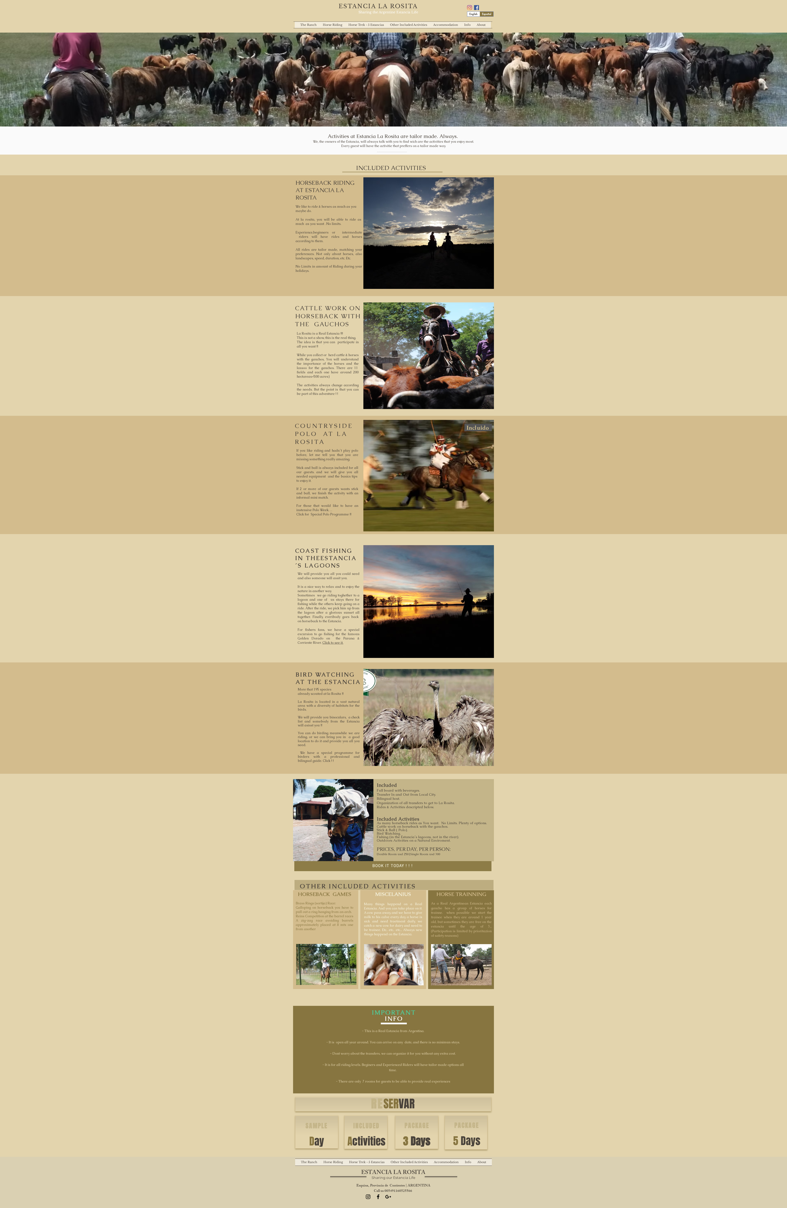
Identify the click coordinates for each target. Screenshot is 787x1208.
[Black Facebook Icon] (378, 1197)
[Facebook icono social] (476, 7)
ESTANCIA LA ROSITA (378, 6)
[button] (445, 25)
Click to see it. (332, 642)
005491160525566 (398, 1191)
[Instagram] (469, 7)
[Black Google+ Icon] (388, 1197)
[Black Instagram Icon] (368, 1197)
